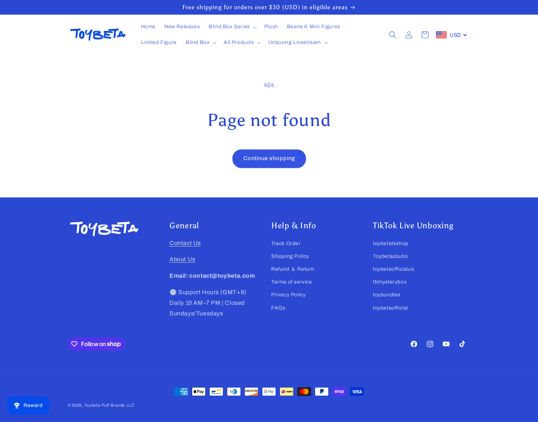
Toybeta (92, 405)
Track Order (286, 243)
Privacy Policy (288, 295)
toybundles (386, 295)
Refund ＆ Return (292, 269)
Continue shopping (269, 158)
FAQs (278, 308)
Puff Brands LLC (117, 405)
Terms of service (291, 282)
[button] (232, 26)
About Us (182, 259)
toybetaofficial (390, 308)
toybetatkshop (390, 243)
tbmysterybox (390, 282)
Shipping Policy (290, 256)
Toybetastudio (390, 256)
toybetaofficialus (393, 269)
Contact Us (185, 243)
